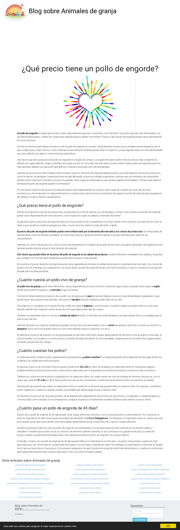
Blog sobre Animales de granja (73, 11)
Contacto (19, 514)
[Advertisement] (90, 42)
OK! (168, 526)
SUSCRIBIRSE (140, 520)
